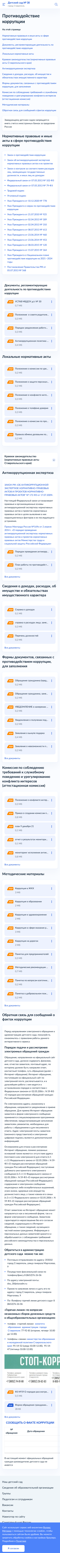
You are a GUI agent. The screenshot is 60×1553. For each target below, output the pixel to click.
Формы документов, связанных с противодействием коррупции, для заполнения (29, 85)
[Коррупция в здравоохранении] (10, 915)
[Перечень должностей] (10, 636)
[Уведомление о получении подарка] (10, 720)
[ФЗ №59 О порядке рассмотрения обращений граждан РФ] (10, 1392)
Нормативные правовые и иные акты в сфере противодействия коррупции (25, 37)
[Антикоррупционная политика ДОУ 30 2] (10, 341)
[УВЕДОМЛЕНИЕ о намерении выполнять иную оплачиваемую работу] (10, 707)
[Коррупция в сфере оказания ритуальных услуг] (10, 928)
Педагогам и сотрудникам (17, 1499)
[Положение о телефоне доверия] (10, 408)
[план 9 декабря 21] (10, 826)
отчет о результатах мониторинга (32, 839)
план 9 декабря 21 (24, 826)
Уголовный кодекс (16, 196)
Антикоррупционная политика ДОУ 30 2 (36, 341)
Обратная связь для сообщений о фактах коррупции (29, 110)
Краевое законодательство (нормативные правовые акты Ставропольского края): (21, 460)
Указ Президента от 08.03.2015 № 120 (27, 245)
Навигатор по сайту (13, 1517)
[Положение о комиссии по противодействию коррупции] (10, 421)
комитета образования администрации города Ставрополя (27, 1327)
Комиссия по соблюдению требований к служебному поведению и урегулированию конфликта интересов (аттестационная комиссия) (29, 95)
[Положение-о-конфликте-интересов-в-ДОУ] (10, 395)
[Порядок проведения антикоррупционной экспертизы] (10, 552)
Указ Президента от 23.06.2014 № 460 (27, 235)
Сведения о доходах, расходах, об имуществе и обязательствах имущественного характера (26, 76)
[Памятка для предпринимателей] (10, 954)
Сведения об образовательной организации (27, 1488)
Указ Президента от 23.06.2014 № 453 (27, 240)
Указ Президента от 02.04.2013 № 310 (27, 225)
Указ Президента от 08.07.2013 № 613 (27, 230)
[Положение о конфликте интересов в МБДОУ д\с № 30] (10, 800)
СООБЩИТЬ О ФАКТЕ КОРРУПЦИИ (30, 1422)
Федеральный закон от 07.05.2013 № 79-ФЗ (30, 185)
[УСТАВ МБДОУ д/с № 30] (10, 301)
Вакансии (7, 1505)
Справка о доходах (25, 609)
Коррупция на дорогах (26, 941)
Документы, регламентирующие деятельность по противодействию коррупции (27, 46)
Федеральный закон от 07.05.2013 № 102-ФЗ (30, 180)
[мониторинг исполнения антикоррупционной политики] (10, 852)
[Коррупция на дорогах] (10, 941)
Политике (21, 1541)
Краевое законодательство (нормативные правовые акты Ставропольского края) (29, 61)
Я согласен (13, 1548)
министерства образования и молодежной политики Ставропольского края (31, 1342)
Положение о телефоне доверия (31, 408)
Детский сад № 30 (19, 3)
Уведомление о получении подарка (33, 720)
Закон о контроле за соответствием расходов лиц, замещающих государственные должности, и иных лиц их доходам (30, 172)
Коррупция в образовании (28, 901)
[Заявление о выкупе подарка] (10, 733)
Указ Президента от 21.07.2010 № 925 (27, 214)
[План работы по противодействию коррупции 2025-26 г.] (10, 565)
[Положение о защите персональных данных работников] (10, 382)
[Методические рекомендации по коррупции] (10, 967)
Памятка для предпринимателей (32, 954)
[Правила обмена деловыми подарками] (10, 434)
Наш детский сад (12, 1482)
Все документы (12, 577)
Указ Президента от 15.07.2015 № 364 (27, 250)
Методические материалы (15, 105)
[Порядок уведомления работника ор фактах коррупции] (10, 328)
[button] (56, 4)
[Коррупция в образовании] (10, 901)
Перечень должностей (26, 636)
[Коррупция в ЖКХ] (10, 888)
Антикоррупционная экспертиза (18, 68)
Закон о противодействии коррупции (26, 155)
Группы (6, 1493)
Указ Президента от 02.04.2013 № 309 (27, 219)
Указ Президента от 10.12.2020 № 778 (27, 201)
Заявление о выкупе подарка (30, 733)
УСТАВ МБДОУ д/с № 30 (28, 301)
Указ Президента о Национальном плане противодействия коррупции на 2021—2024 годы (29, 258)
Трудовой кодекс (15, 191)
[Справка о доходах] (10, 609)
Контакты (7, 1511)
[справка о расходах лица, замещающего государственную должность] (10, 622)
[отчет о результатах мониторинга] (10, 839)
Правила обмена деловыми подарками (35, 434)
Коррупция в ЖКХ (24, 888)
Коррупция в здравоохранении (31, 915)
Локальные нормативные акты (18, 54)
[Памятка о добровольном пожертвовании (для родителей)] (10, 993)
